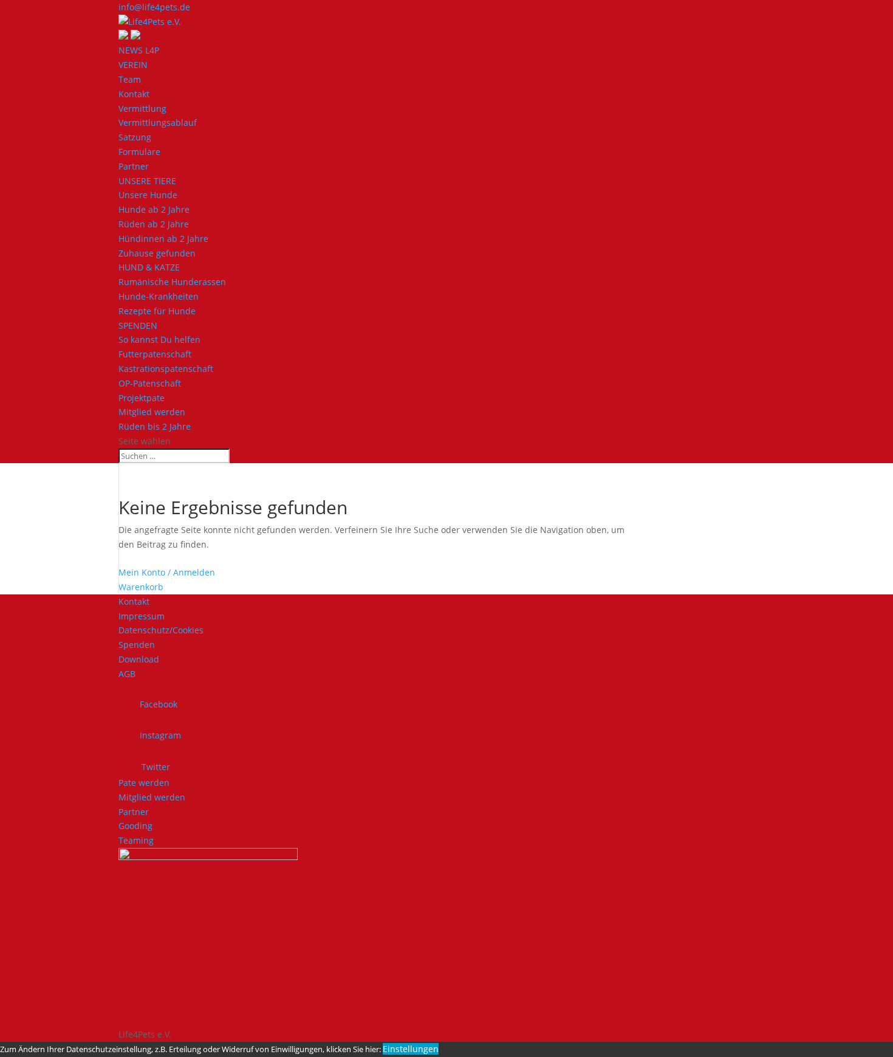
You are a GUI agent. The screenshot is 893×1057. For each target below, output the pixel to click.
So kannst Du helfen (159, 339)
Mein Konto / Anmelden (166, 572)
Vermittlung (142, 108)
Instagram (160, 735)
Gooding (135, 825)
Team (129, 79)
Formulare (139, 151)
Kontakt (133, 94)
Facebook (158, 704)
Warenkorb (140, 587)
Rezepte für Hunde (157, 311)
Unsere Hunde (147, 195)
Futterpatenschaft (154, 354)
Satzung (134, 137)
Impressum (141, 616)
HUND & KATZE (149, 267)
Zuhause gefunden (157, 253)
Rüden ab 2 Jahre (153, 224)
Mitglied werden (151, 412)
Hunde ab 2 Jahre (154, 209)
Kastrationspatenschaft (165, 368)
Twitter (156, 767)
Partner (133, 166)
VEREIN (133, 65)
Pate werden (143, 782)
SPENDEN (137, 325)
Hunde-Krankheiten (158, 296)
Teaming (136, 840)
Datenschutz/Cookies (161, 630)
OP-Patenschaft (149, 383)
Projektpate (141, 398)
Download (138, 659)
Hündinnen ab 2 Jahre (163, 238)
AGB (126, 674)
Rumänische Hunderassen (172, 281)
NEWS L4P (138, 50)
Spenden (136, 644)
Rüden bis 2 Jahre (154, 426)
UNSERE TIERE (147, 181)
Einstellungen (411, 1049)
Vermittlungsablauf (157, 122)
